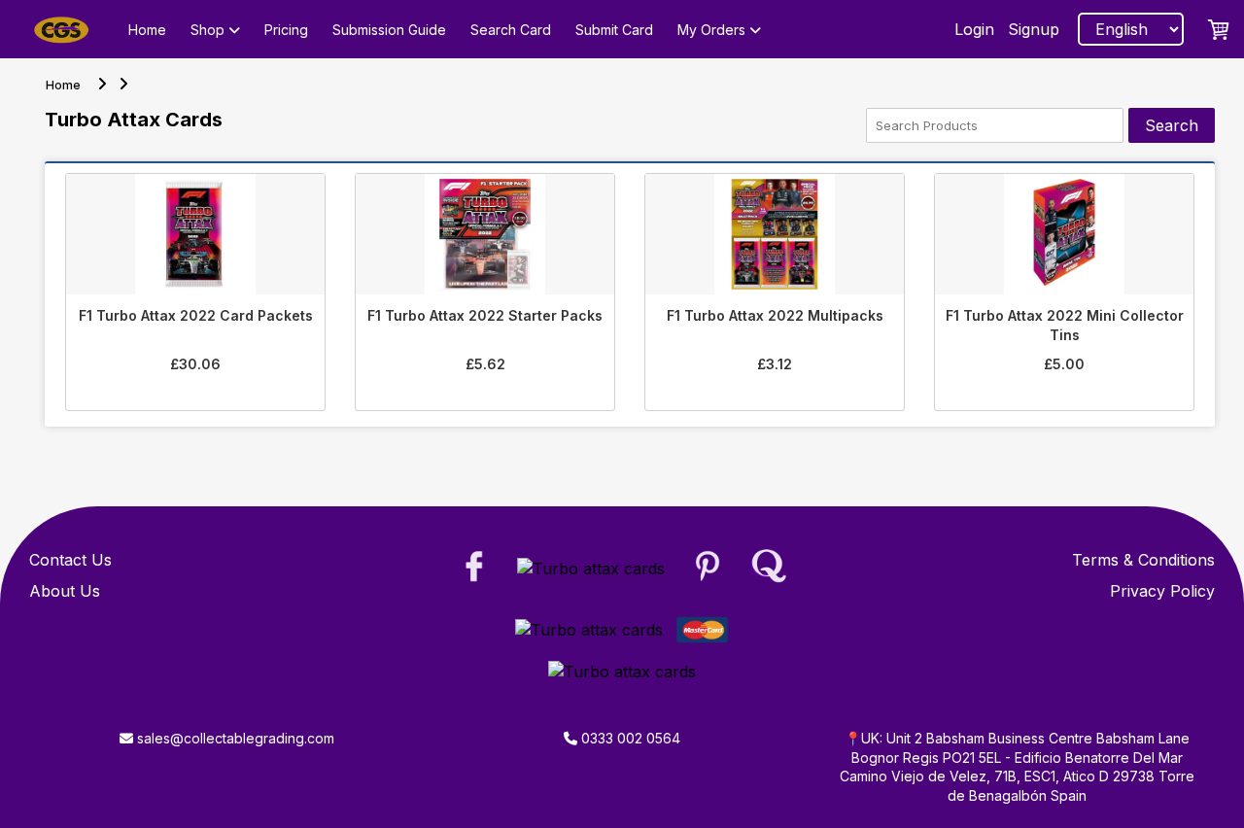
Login (974, 29)
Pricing (286, 29)
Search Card (510, 29)
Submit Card (614, 29)
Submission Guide (389, 29)
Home (147, 29)
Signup (1033, 29)
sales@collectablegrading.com (233, 738)
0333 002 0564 (628, 738)
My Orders (713, 29)
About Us (64, 591)
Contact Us (70, 559)
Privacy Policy (1162, 591)
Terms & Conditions (1143, 559)
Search (1171, 125)
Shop (209, 29)
